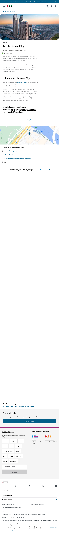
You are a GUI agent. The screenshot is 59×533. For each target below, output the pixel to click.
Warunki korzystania (48, 521)
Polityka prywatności (36, 521)
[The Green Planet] (29, 308)
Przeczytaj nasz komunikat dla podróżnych (37, 2)
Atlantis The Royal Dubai (12, 385)
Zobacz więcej (8, 398)
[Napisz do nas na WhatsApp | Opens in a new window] (36, 169)
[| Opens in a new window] (16, 486)
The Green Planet (10, 332)
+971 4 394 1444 (9, 155)
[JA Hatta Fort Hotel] (29, 203)
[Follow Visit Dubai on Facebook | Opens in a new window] (3, 486)
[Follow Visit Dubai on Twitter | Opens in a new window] (43, 486)
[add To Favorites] (52, 221)
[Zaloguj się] (55, 6)
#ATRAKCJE (14, 406)
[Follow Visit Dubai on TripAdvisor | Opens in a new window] (29, 486)
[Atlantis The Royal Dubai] (29, 361)
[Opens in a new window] (40, 169)
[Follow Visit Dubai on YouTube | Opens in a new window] (56, 486)
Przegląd (29, 120)
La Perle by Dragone (22, 82)
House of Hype (9, 279)
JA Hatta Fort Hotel (10, 226)
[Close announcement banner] (55, 2)
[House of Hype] (29, 255)
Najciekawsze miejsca (10, 12)
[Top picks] (51, 6)
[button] (53, 527)
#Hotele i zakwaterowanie (26, 406)
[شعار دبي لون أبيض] (6, 482)
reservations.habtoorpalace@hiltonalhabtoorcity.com (17, 158)
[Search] (47, 6)
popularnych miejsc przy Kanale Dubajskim (19, 111)
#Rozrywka (6, 406)
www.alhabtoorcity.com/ (10, 151)
